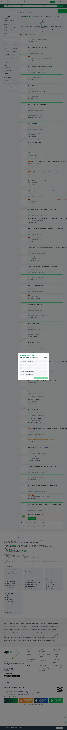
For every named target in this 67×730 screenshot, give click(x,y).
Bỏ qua (26, 377)
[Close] (48, 354)
